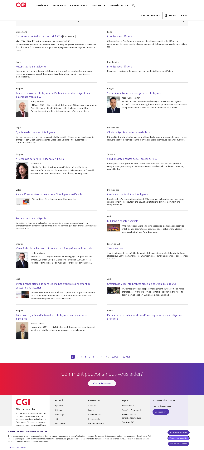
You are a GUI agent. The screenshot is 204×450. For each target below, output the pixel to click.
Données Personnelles (132, 410)
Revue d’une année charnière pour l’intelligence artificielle (49, 194)
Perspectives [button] (77, 5)
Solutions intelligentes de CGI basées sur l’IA (132, 159)
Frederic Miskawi (38, 253)
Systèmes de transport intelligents (35, 132)
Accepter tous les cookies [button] (178, 432)
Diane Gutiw (36, 163)
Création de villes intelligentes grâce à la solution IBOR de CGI (141, 283)
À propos (59, 405)
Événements (94, 419)
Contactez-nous (150, 15)
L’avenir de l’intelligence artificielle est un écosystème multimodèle (54, 248)
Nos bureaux (60, 423)
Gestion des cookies (17, 447)
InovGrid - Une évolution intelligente (127, 194)
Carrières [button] (97, 5)
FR (182, 15)
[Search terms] (133, 5)
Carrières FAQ (128, 422)
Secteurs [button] (58, 5)
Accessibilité (128, 405)
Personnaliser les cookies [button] (178, 438)
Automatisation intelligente (31, 66)
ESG (56, 419)
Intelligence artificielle (119, 36)
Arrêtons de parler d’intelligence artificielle (40, 159)
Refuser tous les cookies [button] (178, 444)
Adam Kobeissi (37, 323)
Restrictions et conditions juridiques (131, 416)
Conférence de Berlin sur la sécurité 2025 (39, 36)
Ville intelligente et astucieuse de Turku (129, 132)
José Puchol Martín (131, 97)
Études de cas (94, 414)
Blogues (92, 410)
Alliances (59, 410)
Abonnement (160, 412)
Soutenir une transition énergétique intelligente (134, 93)
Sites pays (59, 414)
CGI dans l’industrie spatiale (122, 221)
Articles (92, 405)
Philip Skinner (37, 101)
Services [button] (41, 5)
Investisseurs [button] (118, 5)
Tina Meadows (115, 248)
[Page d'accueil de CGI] (21, 5)
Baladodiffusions (96, 423)
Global (172, 15)
